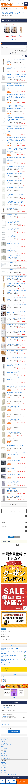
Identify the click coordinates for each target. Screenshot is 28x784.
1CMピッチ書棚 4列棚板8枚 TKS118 (15, 350)
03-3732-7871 (6, 707)
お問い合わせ (14, 731)
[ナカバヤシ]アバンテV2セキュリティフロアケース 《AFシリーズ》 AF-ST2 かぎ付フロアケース (16, 76)
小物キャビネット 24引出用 (13, 460)
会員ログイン (3, 768)
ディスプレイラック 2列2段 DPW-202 (16, 318)
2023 (3, 680)
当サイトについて (6, 639)
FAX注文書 (3, 753)
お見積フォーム (4, 755)
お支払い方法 (5, 634)
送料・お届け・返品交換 (5, 758)
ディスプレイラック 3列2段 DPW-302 (16, 331)
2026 (3, 676)
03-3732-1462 (6, 708)
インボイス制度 (4, 748)
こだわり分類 (4, 526)
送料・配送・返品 (6, 631)
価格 (2, 531)
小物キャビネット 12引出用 (13, 474)
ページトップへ (14, 774)
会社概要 (2, 746)
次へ (16, 53)
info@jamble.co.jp (5, 716)
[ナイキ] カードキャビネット (13, 400)
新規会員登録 (3, 772)
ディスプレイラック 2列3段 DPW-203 (16, 324)
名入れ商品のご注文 (5, 765)
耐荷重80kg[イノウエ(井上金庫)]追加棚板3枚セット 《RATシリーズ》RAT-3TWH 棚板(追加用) (16, 159)
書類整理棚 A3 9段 (12, 214)
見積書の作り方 (6, 636)
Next (24, 29)
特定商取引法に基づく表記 (6, 744)
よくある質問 (3, 751)
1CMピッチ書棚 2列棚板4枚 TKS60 (15, 337)
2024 (3, 679)
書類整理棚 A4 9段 (12, 208)
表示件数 (17, 50)
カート (14, 781)
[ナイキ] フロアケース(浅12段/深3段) (15, 496)
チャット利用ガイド (5, 724)
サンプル (2, 756)
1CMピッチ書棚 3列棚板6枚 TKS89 (15, 344)
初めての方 (3, 762)
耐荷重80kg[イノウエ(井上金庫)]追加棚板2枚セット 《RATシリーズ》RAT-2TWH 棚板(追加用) (16, 150)
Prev (3, 29)
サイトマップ (3, 739)
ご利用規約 (3, 741)
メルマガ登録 (3, 770)
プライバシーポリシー (5, 743)
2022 (3, 681)
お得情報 (3, 522)
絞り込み (8, 782)
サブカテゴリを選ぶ (5, 515)
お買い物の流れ (4, 763)
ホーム (3, 782)
